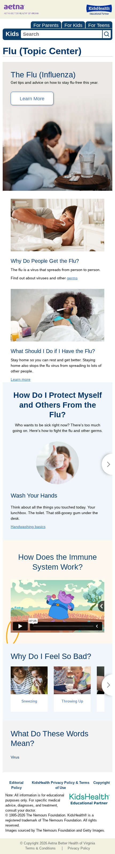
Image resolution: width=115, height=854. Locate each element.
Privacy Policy (79, 848)
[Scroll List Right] (107, 685)
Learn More (32, 98)
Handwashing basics (28, 527)
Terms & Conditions (40, 848)
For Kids (73, 25)
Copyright (101, 783)
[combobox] (61, 34)
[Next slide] (107, 464)
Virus (15, 757)
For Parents (46, 25)
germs (72, 278)
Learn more (20, 379)
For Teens (99, 25)
